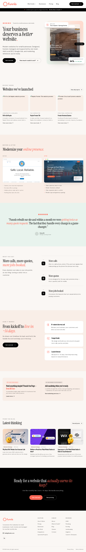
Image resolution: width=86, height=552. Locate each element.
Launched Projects (43, 534)
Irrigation (68, 532)
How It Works (41, 521)
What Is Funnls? (56, 524)
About (53, 521)
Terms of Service (79, 549)
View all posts (76, 423)
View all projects (75, 89)
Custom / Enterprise (71, 534)
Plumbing (68, 524)
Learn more (9, 396)
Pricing (51, 4)
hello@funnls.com (9, 533)
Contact (54, 532)
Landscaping (69, 529)
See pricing (50, 497)
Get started (75, 4)
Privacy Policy (70, 549)
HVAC (67, 521)
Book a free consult (54, 9)
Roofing (68, 526)
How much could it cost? (28, 60)
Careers (54, 529)
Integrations (41, 532)
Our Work (40, 529)
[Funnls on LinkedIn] (4, 538)
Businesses (42, 4)
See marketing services (52, 393)
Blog (57, 4)
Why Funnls (31, 4)
